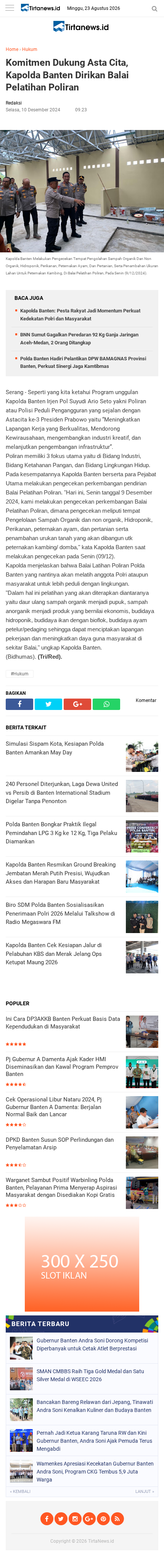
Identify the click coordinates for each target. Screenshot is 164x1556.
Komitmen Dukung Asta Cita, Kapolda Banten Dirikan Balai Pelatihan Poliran (67, 75)
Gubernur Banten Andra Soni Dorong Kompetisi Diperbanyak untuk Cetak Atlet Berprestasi (92, 1344)
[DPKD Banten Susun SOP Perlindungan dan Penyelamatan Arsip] (142, 1153)
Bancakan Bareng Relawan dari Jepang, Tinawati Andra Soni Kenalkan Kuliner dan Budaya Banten (95, 1406)
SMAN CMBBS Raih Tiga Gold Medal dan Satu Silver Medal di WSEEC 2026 (90, 1375)
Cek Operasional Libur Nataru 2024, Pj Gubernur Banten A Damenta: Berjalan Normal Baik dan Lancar (54, 1107)
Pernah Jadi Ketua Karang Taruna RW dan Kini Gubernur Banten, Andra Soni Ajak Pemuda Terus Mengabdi (94, 1441)
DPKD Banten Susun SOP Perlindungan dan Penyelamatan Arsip (60, 1143)
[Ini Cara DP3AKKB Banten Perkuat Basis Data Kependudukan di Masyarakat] (142, 1032)
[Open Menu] (9, 8)
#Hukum (20, 674)
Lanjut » (144, 1491)
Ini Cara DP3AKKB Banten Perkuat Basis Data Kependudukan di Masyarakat (63, 1023)
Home (12, 49)
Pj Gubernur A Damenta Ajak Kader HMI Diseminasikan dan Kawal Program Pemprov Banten (62, 1066)
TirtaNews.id (101, 1541)
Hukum (29, 49)
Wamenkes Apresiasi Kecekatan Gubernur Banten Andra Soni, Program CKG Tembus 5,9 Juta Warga (95, 1472)
